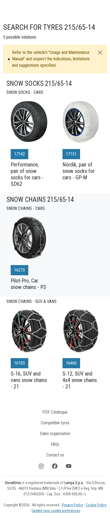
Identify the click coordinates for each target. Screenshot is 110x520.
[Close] (100, 52)
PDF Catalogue (55, 412)
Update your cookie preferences (56, 510)
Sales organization (55, 433)
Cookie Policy (96, 505)
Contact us (55, 455)
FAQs (55, 444)
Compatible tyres (55, 422)
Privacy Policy (72, 505)
